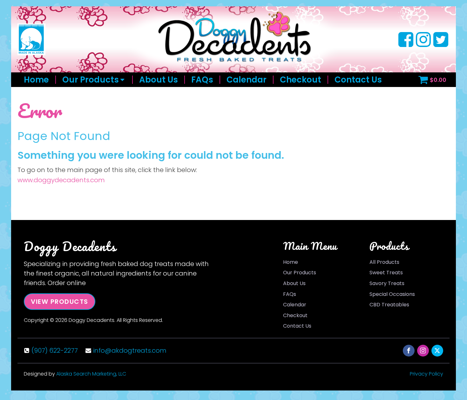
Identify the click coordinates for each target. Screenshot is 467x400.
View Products (59, 301)
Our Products (90, 80)
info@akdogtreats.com (129, 350)
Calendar (247, 80)
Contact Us (358, 80)
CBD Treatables (389, 304)
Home (36, 80)
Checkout (300, 80)
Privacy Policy (426, 373)
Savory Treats (386, 283)
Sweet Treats (386, 272)
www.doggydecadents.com (61, 180)
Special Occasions (392, 294)
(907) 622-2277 (54, 350)
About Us (158, 80)
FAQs (202, 80)
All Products (384, 262)
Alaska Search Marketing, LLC (91, 373)
